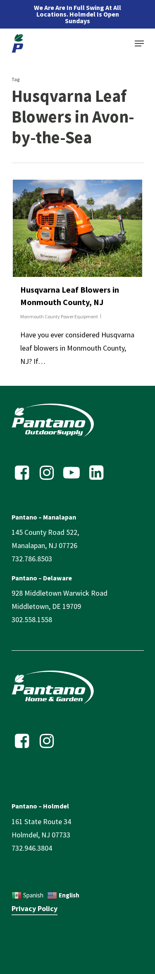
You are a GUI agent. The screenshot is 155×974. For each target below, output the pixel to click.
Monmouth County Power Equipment (59, 316)
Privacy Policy (34, 908)
